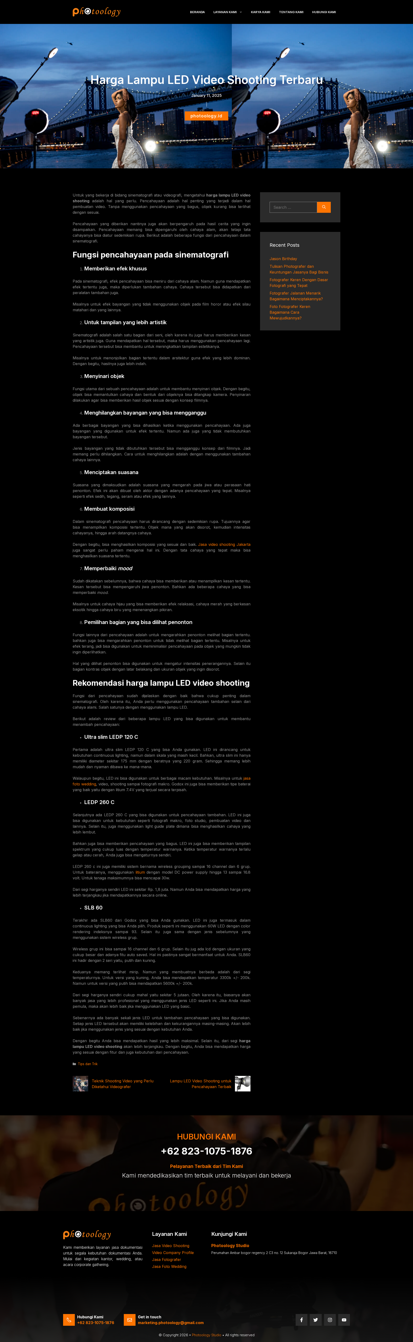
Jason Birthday (283, 258)
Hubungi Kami (324, 12)
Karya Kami (260, 12)
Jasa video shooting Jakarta (224, 544)
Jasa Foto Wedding (169, 1266)
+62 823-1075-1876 (206, 1151)
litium (140, 872)
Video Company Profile (173, 1252)
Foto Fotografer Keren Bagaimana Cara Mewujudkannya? (290, 312)
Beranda (197, 12)
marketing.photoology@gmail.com (171, 1322)
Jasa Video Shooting (170, 1245)
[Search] (324, 207)
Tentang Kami (291, 12)
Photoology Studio (206, 1335)
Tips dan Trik (88, 1064)
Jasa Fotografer (166, 1259)
